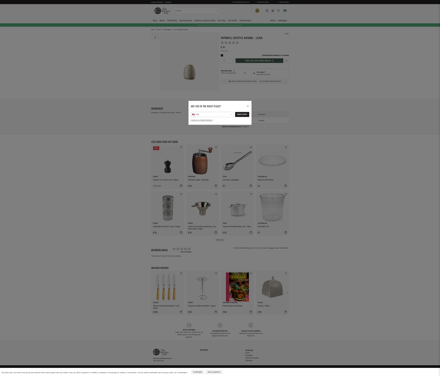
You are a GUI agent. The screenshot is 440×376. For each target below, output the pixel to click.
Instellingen (197, 372)
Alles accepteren (214, 372)
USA (197, 114)
